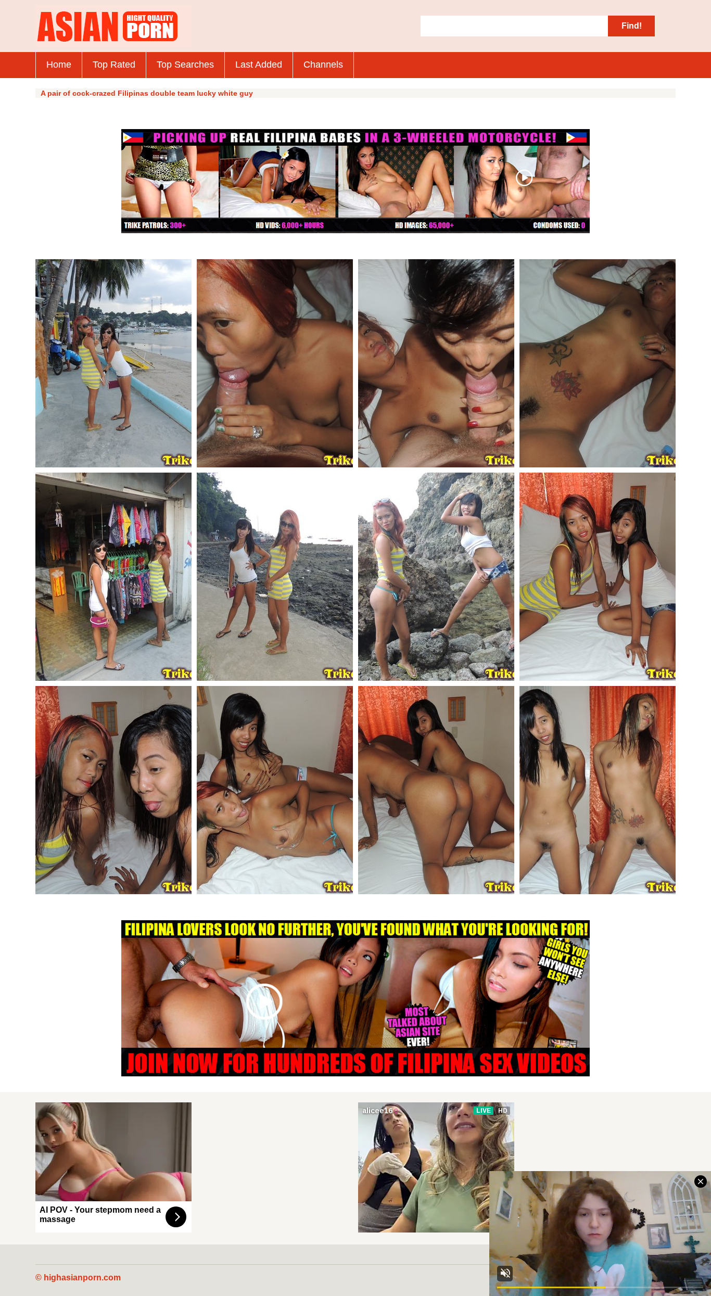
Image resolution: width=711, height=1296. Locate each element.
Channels (323, 64)
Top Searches (185, 64)
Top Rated (114, 64)
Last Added (258, 64)
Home (58, 64)
